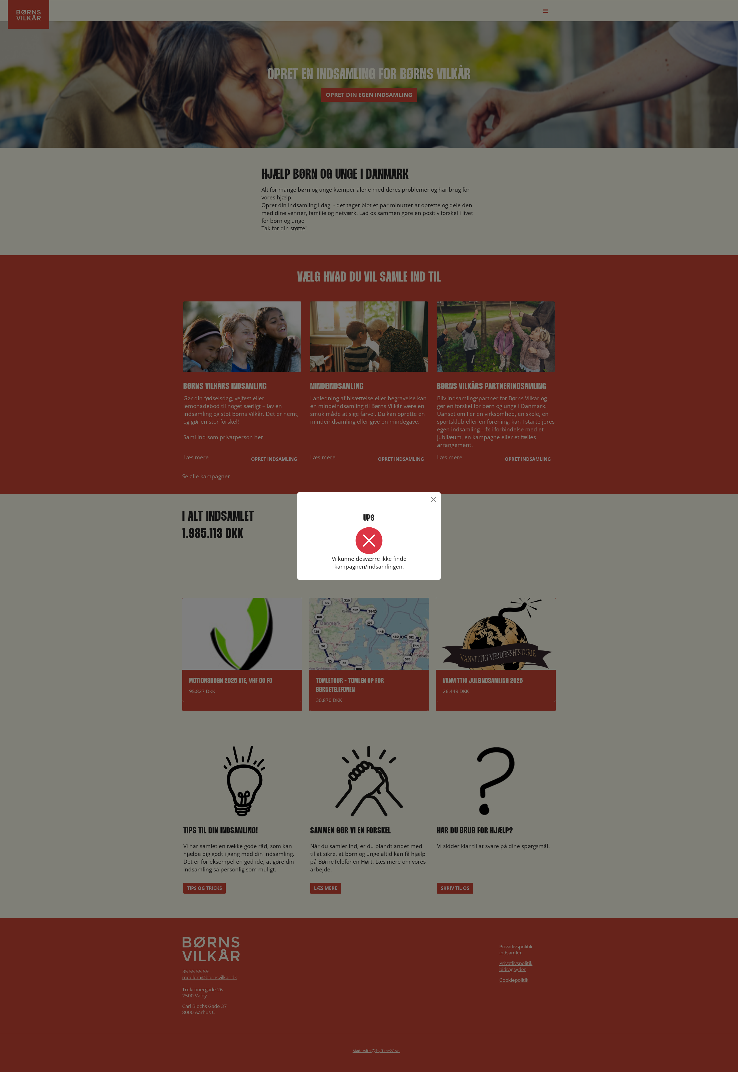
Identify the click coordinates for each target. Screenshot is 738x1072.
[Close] (433, 500)
